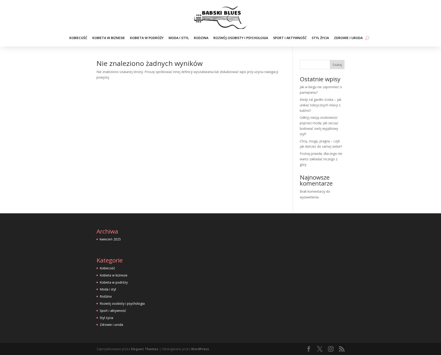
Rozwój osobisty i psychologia (240, 38)
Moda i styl (179, 38)
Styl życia (320, 38)
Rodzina (201, 38)
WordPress (200, 349)
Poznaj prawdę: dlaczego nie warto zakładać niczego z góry (321, 159)
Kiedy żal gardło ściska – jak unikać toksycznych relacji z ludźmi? (320, 105)
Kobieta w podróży (147, 38)
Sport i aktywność (290, 38)
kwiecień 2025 (110, 239)
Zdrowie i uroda (348, 38)
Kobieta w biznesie (108, 38)
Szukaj (337, 64)
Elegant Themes (144, 349)
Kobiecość (78, 38)
